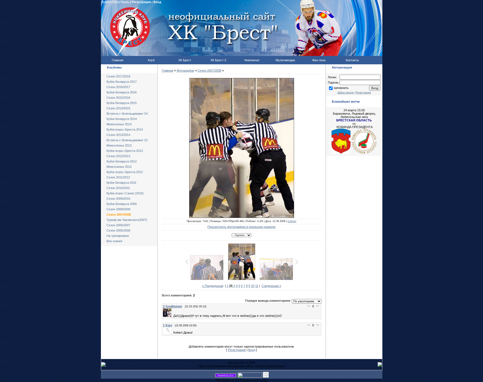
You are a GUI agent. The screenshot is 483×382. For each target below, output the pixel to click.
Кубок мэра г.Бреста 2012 (124, 172)
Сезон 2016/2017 (118, 87)
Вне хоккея (114, 241)
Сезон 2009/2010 (118, 198)
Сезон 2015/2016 (118, 97)
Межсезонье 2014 (119, 124)
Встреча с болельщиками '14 (127, 113)
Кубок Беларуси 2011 (121, 182)
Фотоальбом (185, 70)
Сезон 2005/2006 (118, 230)
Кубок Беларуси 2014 (121, 119)
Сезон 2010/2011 (118, 188)
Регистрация (141, 2)
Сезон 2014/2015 (118, 108)
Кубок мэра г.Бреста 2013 (124, 150)
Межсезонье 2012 (119, 166)
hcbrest (292, 221)
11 (256, 285)
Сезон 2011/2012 (118, 177)
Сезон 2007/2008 (118, 214)
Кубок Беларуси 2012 (121, 161)
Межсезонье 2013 (119, 145)
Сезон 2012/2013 (118, 156)
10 (252, 285)
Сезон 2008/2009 (118, 209)
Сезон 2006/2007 (118, 225)
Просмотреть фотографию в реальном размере (241, 226)
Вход (157, 2)
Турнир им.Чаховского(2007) (126, 219)
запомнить (341, 87)
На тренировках (117, 235)
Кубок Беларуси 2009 (121, 204)
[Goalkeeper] (168, 315)
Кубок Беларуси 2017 (121, 81)
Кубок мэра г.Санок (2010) (125, 193)
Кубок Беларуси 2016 (121, 92)
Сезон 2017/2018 (118, 76)
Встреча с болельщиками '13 (127, 140)
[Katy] (168, 332)
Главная (167, 70)
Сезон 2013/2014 (118, 134)
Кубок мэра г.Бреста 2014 (124, 129)
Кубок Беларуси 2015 (121, 103)
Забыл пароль (345, 92)
